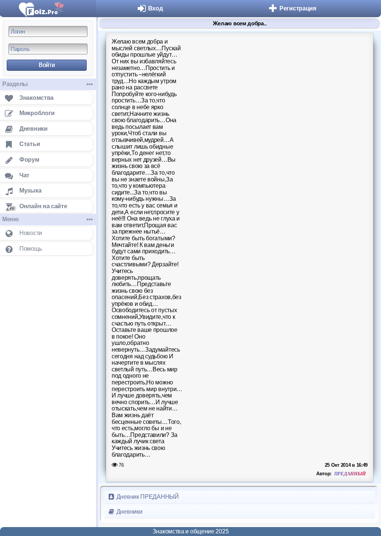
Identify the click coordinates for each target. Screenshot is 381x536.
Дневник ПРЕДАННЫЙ (147, 497)
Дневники (128, 511)
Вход (155, 8)
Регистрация (297, 8)
